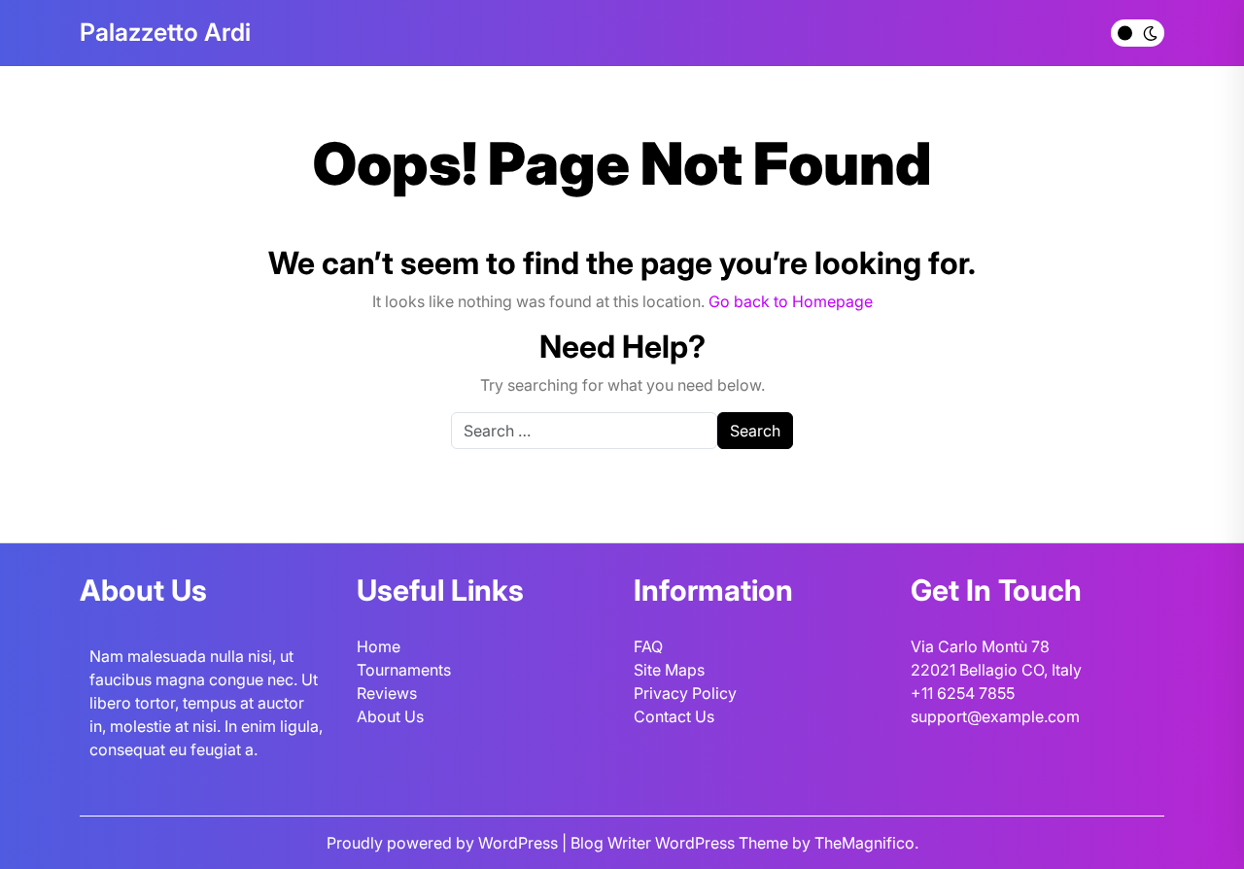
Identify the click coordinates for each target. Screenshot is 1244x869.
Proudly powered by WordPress (444, 842)
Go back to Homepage (790, 301)
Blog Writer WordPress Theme (681, 842)
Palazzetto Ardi (165, 32)
